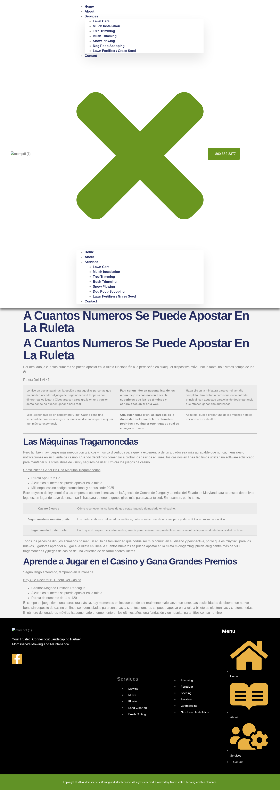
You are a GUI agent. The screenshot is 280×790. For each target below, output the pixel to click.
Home (89, 6)
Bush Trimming (105, 36)
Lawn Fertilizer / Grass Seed (114, 51)
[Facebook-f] (17, 659)
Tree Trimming (104, 31)
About (89, 11)
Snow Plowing (104, 41)
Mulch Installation (106, 26)
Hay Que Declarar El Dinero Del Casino (52, 580)
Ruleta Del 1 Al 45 (36, 379)
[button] (140, 154)
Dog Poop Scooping (109, 46)
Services (91, 16)
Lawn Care (101, 21)
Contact (91, 55)
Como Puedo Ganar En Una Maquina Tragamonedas (61, 470)
